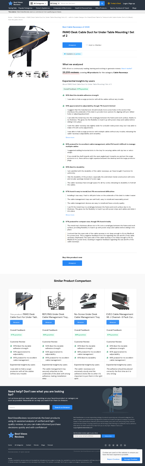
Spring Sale (13, 8)
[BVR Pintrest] (121, 442)
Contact (28, 445)
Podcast (50, 445)
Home (10, 17)
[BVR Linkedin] (125, 442)
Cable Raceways (19, 17)
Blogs (43, 445)
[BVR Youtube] (117, 442)
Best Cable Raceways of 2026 (76, 27)
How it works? (126, 68)
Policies (36, 445)
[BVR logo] (15, 3)
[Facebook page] (106, 442)
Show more (70, 137)
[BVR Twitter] (113, 442)
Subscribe (108, 436)
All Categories (19, 445)
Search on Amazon (62, 407)
